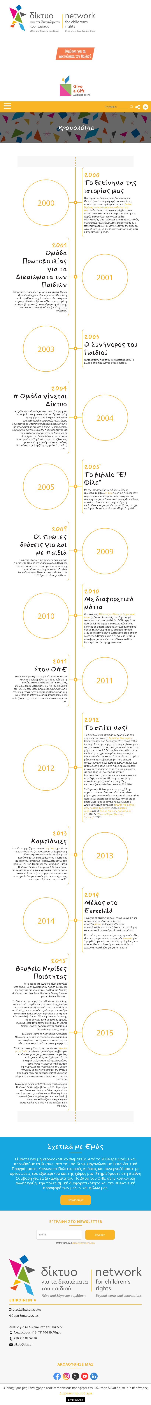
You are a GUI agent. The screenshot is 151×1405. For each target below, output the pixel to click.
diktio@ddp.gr (23, 1344)
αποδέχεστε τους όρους (83, 1242)
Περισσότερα (75, 1200)
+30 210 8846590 (25, 1338)
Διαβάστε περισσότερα (75, 1393)
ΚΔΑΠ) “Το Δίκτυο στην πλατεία (109, 806)
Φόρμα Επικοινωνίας (24, 1316)
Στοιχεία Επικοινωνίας (25, 1309)
